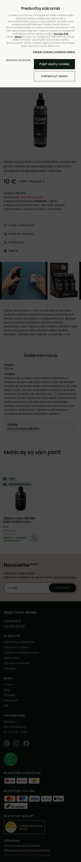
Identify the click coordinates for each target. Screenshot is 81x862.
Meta (18, 36)
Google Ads (61, 33)
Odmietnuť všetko (54, 76)
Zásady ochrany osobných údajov (54, 52)
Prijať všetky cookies (54, 64)
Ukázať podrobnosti (18, 60)
